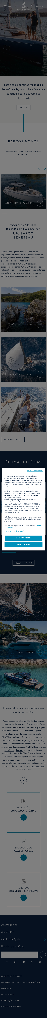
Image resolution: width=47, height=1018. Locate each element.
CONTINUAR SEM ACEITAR (35, 471)
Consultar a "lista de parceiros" (15, 531)
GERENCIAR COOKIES (24, 538)
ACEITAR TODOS (23, 544)
